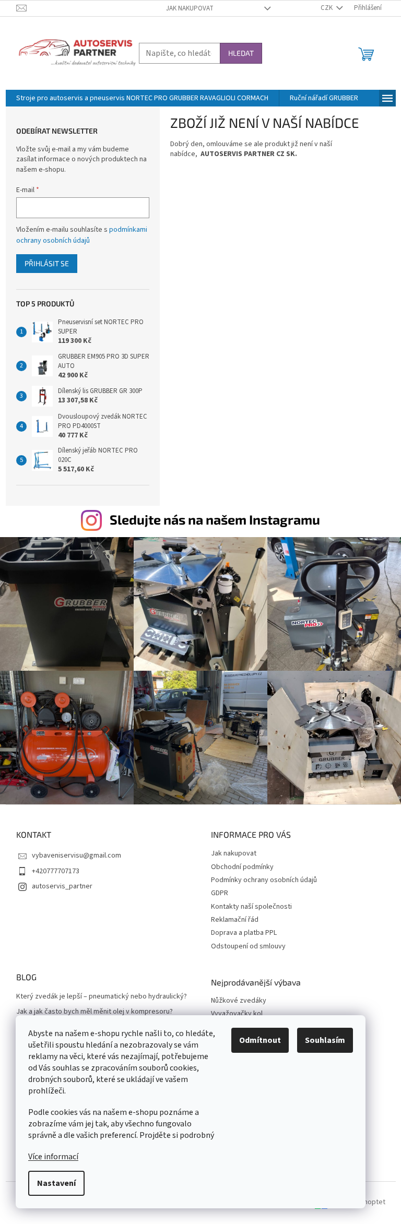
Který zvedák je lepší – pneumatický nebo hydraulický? (101, 997)
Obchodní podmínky (242, 867)
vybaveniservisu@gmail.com (76, 855)
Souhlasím (325, 1040)
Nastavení (56, 1183)
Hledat (241, 53)
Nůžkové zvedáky (238, 1001)
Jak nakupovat (190, 8)
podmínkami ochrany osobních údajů (81, 234)
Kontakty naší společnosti (251, 906)
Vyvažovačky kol (237, 1014)
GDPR (219, 893)
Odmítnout (260, 1040)
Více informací (53, 1156)
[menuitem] (142, 98)
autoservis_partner (62, 886)
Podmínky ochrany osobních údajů (264, 880)
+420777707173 (55, 871)
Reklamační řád (234, 919)
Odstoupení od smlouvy (248, 946)
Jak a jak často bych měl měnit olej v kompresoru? (94, 1012)
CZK (327, 8)
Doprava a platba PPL (244, 933)
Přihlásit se (47, 263)
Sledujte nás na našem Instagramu (215, 519)
